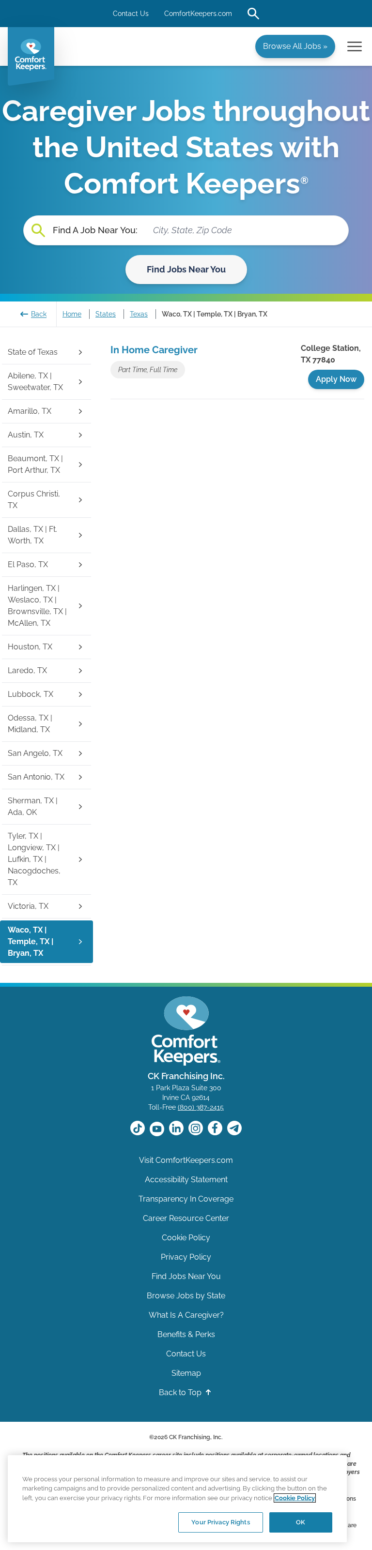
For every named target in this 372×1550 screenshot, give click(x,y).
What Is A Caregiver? (186, 1315)
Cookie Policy (186, 1237)
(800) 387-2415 (201, 1107)
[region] (177, 1498)
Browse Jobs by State (186, 1295)
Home (71, 314)
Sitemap (186, 1373)
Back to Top (181, 1392)
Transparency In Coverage (186, 1199)
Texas (139, 314)
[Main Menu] (354, 46)
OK (300, 1522)
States (105, 314)
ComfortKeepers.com (198, 13)
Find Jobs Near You (186, 269)
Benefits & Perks (186, 1334)
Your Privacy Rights (220, 1522)
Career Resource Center (186, 1218)
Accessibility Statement (186, 1179)
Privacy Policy (186, 1257)
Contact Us (131, 13)
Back (38, 314)
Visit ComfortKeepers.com (186, 1160)
